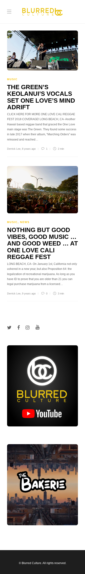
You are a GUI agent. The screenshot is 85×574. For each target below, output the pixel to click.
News (25, 222)
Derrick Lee (14, 148)
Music (12, 79)
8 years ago (29, 148)
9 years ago (29, 293)
